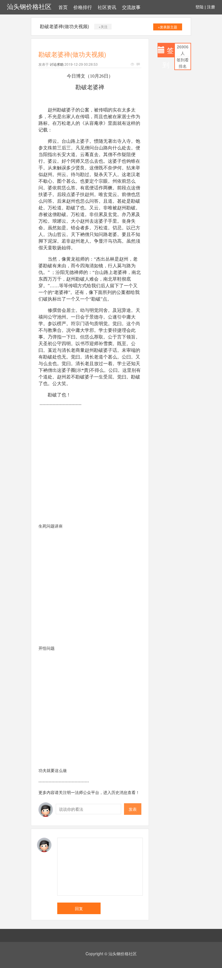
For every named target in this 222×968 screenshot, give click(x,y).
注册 (211, 7)
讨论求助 (57, 64)
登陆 (199, 7)
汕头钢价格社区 (29, 6)
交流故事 (131, 7)
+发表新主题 (167, 26)
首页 (63, 7)
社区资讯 (107, 7)
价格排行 (82, 7)
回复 (79, 908)
